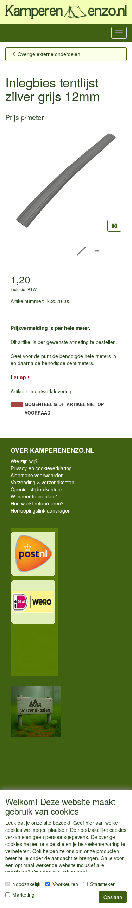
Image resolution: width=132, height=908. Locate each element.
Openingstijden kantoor (36, 489)
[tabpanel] (81, 251)
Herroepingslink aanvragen (41, 510)
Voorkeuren (65, 884)
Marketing (23, 894)
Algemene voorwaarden (37, 475)
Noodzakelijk (26, 884)
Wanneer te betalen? (34, 496)
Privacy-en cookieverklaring (41, 468)
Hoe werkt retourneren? (37, 503)
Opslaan (112, 897)
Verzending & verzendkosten (42, 482)
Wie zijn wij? (24, 461)
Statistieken (103, 884)
